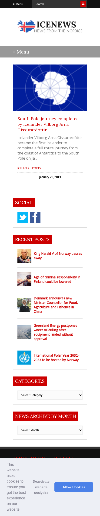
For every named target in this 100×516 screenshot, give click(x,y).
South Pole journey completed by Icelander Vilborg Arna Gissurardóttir (48, 124)
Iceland (23, 168)
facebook (35, 217)
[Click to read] (50, 87)
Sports (36, 168)
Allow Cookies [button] (74, 487)
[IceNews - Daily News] (50, 35)
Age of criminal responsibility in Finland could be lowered (57, 279)
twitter (22, 217)
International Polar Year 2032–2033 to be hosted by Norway (57, 357)
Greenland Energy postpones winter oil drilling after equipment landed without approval (55, 332)
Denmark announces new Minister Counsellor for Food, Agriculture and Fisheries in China (56, 305)
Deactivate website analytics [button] (41, 487)
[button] (22, 510)
